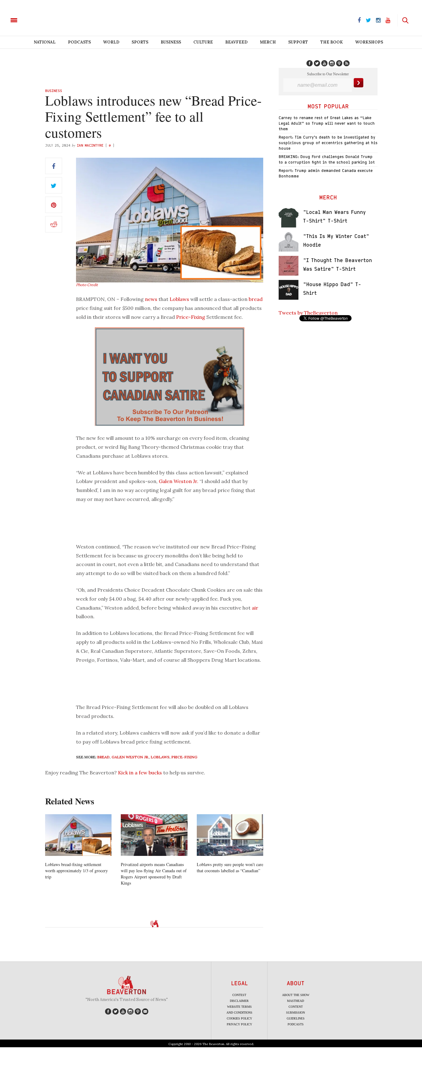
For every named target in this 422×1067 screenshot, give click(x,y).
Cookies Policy (239, 1018)
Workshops (369, 42)
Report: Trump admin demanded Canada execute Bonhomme (326, 173)
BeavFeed (236, 42)
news (151, 299)
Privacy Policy (239, 1024)
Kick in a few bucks (140, 772)
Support (298, 42)
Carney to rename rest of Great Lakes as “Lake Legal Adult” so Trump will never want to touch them (327, 123)
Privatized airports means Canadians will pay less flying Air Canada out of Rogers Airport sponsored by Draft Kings (154, 873)
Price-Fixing (190, 317)
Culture (203, 42)
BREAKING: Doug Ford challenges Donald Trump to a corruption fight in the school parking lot (327, 159)
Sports (140, 42)
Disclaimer (239, 1000)
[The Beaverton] (35, 20)
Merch (268, 42)
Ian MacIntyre (90, 145)
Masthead (295, 1000)
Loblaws (179, 299)
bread (256, 299)
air (255, 608)
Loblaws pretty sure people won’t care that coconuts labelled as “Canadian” (230, 867)
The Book (331, 42)
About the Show (295, 995)
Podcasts (79, 42)
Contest (239, 995)
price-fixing (184, 757)
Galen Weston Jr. (178, 481)
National (45, 42)
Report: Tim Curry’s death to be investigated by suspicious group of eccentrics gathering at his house (328, 143)
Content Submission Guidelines (295, 1012)
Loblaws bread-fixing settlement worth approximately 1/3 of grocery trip (76, 870)
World (111, 42)
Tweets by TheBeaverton (308, 313)
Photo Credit (87, 284)
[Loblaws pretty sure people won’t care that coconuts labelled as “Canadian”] (230, 835)
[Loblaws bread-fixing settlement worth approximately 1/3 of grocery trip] (78, 835)
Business (171, 42)
